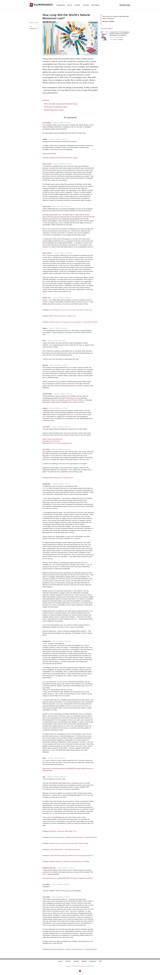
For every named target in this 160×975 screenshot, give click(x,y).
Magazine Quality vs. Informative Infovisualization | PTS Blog (69, 861)
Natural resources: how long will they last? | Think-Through (68, 843)
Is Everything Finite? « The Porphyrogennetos (64, 849)
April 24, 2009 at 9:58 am (62, 206)
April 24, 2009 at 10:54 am (62, 297)
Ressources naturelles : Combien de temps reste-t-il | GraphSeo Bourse (73, 837)
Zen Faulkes (46, 122)
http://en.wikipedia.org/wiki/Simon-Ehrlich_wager (59, 157)
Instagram (93, 961)
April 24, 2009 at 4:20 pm (57, 340)
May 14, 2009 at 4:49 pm (61, 897)
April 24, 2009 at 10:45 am (63, 253)
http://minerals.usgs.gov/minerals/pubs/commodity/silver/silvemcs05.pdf (68, 217)
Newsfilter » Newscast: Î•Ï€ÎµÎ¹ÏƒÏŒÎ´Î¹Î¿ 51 (63, 831)
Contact (68, 961)
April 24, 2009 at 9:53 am (63, 164)
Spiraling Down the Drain (51, 441)
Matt (44, 340)
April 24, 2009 (34, 22)
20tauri (45, 408)
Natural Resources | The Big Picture (61, 477)
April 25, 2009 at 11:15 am (59, 408)
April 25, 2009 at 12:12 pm (61, 449)
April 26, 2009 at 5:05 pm (56, 777)
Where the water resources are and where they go (61, 104)
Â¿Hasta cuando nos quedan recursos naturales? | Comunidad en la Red (73, 322)
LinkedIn (76, 961)
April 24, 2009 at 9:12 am (62, 122)
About (60, 961)
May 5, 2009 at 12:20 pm (61, 884)
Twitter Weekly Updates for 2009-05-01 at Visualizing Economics (71, 855)
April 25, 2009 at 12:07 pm (61, 427)
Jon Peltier (46, 427)
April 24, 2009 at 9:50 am (58, 139)
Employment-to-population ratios (56, 107)
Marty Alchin (46, 164)
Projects (77, 5)
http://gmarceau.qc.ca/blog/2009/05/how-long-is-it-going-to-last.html (67, 878)
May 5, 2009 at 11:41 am (66, 868)
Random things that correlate (54, 110)
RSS (100, 961)
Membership (61, 5)
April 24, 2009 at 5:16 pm (59, 365)
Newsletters (95, 5)
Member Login (125, 5)
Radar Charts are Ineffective (52, 439)
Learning (86, 5)
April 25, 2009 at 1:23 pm (61, 484)
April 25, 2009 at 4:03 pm (61, 641)
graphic (50, 59)
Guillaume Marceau (49, 868)
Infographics (33, 28)
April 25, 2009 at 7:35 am (63, 394)
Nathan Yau (46, 297)
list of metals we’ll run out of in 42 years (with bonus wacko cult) (70, 310)
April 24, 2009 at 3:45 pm (58, 328)
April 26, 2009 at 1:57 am (57, 758)
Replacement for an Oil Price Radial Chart (57, 443)
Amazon (115, 39)
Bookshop (120, 39)
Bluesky (84, 961)
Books (70, 5)
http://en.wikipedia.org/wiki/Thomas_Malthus (67, 400)
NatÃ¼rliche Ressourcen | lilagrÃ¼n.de (62, 316)
